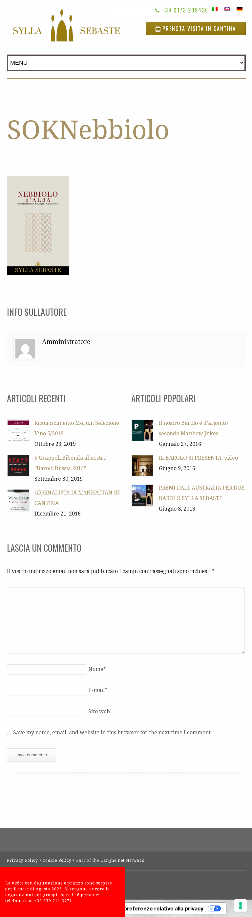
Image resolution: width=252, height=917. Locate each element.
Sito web (99, 711)
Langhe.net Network (122, 860)
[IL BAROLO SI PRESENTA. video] (142, 465)
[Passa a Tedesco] (239, 9)
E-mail (97, 690)
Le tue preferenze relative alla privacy (154, 908)
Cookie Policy (57, 860)
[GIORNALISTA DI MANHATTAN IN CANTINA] (18, 500)
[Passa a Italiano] (214, 9)
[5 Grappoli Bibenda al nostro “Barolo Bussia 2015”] (18, 465)
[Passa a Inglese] (227, 9)
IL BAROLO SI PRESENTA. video (198, 458)
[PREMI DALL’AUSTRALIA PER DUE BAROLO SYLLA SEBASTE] (142, 495)
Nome (97, 669)
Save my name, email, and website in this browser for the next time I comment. (112, 732)
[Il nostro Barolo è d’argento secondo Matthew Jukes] (142, 430)
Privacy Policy (22, 860)
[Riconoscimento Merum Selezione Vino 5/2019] (18, 430)
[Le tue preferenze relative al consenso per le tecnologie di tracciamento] (240, 905)
